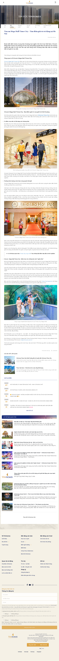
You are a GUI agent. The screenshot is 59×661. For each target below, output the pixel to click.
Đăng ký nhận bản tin (8, 589)
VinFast (20, 651)
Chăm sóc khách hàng (46, 563)
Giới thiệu (4, 538)
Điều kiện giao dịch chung (28, 575)
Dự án (22, 541)
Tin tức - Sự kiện (25, 563)
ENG (43, 648)
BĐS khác (23, 547)
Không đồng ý (15, 613)
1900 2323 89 (43, 644)
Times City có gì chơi (25, 253)
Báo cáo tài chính (6, 566)
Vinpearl (39, 651)
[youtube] (30, 585)
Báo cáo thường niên (7, 570)
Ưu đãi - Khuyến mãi (26, 566)
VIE (40, 648)
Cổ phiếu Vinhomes (7, 563)
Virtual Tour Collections (27, 550)
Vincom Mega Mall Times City (11, 61)
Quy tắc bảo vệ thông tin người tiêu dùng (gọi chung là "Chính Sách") (32, 607)
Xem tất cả (29, 410)
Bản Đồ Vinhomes (25, 553)
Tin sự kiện (28, 26)
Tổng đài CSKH (32, 644)
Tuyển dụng (5, 544)
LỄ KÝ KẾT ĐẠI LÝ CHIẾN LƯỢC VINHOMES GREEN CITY (23, 390)
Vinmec (32, 651)
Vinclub (26, 651)
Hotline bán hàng (44, 566)
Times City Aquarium (47, 281)
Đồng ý (7, 613)
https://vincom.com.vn (27, 339)
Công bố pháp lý (25, 572)
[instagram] (32, 585)
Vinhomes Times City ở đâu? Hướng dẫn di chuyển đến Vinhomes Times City (33, 358)
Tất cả (5, 26)
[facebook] (27, 585)
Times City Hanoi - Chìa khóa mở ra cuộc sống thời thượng (29, 367)
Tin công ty (37, 26)
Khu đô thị (4, 541)
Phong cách (19, 26)
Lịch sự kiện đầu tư (7, 573)
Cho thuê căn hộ (44, 538)
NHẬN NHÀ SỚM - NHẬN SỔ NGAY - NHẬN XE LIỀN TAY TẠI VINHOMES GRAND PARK (31, 400)
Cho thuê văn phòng (45, 541)
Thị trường (12, 26)
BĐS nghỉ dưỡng (25, 544)
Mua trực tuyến (25, 538)
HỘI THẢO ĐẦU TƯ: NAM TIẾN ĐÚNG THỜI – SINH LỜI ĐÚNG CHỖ (26, 384)
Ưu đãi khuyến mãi (47, 26)
